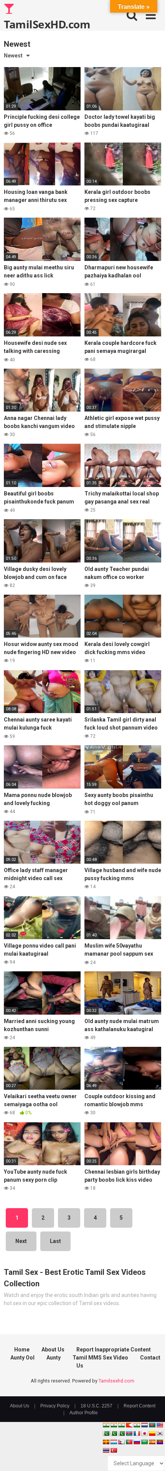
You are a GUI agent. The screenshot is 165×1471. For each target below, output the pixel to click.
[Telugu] (159, 1442)
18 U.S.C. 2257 (96, 1406)
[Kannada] (151, 1433)
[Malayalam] (113, 1425)
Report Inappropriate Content (113, 1349)
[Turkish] (113, 1450)
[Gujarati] (105, 1425)
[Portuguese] (128, 1442)
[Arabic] (144, 1442)
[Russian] (136, 1442)
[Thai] (105, 1450)
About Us (52, 1349)
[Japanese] (144, 1433)
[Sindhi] (105, 1433)
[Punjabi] (113, 1433)
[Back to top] (150, 1455)
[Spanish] (151, 1442)
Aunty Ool (22, 1358)
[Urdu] (121, 1433)
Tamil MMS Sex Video (100, 1358)
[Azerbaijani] (128, 1433)
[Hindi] (136, 1425)
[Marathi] (128, 1425)
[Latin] (105, 1442)
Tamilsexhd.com (116, 1381)
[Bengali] (151, 1425)
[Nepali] (121, 1442)
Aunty (53, 1358)
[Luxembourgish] (113, 1442)
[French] (136, 1433)
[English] (159, 1425)
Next (21, 1241)
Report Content (139, 1406)
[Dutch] (144, 1425)
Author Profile (83, 1412)
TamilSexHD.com (47, 24)
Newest (13, 55)
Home (22, 1349)
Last (55, 1241)
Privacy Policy (54, 1406)
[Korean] (159, 1433)
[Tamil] (121, 1425)
